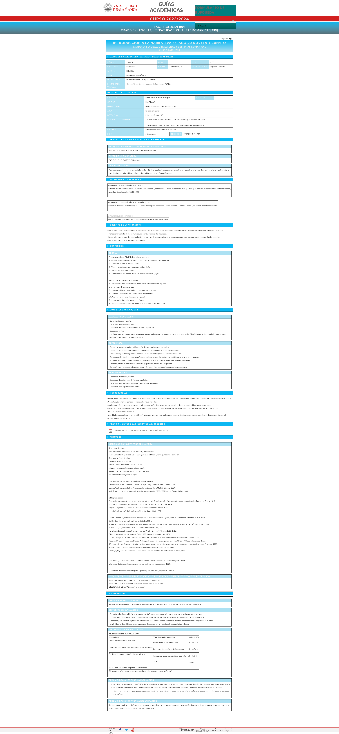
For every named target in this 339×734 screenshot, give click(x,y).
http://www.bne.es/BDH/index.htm (149, 584)
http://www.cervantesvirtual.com (149, 580)
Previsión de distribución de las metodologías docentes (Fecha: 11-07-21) (142, 430)
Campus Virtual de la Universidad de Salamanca (144, 84)
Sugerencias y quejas (228, 730)
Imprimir (224, 39)
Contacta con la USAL (111, 730)
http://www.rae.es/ (137, 587)
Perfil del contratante (217, 730)
